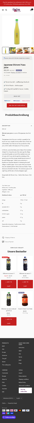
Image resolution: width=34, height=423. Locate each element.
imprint (20, 373)
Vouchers (4, 389)
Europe (4, 352)
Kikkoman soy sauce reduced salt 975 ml (8, 310)
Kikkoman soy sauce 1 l (9, 273)
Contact (4, 385)
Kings (20, 363)
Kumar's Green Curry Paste (25, 309)
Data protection (23, 376)
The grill (4, 358)
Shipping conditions (24, 379)
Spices (3, 362)
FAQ (3, 382)
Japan (3, 346)
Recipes (4, 376)
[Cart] (31, 10)
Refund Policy (22, 382)
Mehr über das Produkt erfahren (17, 105)
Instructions (21, 347)
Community (5, 373)
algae (20, 351)
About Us (4, 379)
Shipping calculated (16, 72)
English (18, 398)
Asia (3, 349)
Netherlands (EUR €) (8, 398)
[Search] (6, 10)
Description (6, 126)
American (4, 355)
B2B (3, 392)
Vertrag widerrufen (23, 390)
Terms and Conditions (24, 385)
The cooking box (6, 365)
